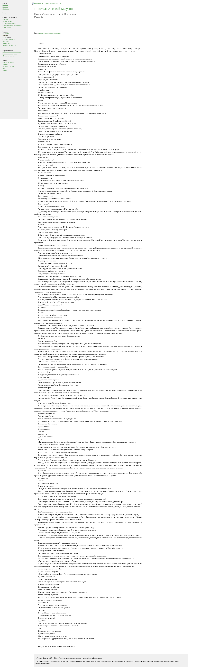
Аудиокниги (6, 43)
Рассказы (6, 33)
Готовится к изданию (9, 23)
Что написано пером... (10, 54)
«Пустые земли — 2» (9, 45)
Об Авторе (6, 9)
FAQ (4, 68)
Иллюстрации (7, 27)
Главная (5, 5)
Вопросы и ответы (8, 66)
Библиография (7, 21)
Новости (5, 7)
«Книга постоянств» (9, 56)
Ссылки (5, 64)
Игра (4, 37)
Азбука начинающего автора (12, 52)
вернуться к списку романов (50, 33)
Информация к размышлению (12, 25)
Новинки (5, 19)
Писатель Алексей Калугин (53, 8)
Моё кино (5, 41)
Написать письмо (8, 62)
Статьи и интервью (9, 39)
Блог (4, 13)
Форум (5, 70)
